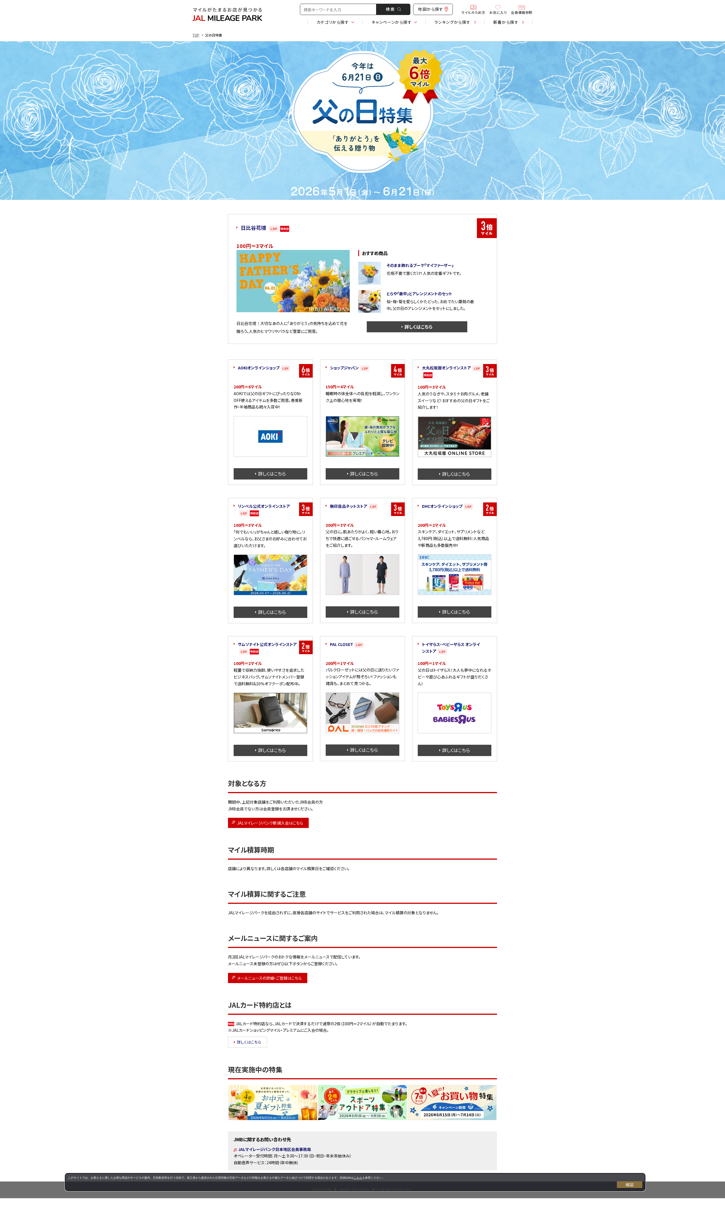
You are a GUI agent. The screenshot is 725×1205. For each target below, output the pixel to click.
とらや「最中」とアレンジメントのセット (419, 293)
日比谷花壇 (253, 227)
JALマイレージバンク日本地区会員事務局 (274, 1149)
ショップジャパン (344, 368)
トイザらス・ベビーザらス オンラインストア (451, 647)
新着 (506, 22)
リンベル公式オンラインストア (264, 506)
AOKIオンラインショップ (259, 368)
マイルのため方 (473, 12)
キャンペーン (392, 22)
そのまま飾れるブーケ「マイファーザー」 (420, 265)
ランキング (452, 22)
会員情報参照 (521, 12)
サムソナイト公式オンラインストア (267, 644)
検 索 (390, 9)
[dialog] (355, 1182)
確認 (630, 1184)
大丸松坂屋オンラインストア (446, 368)
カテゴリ (333, 22)
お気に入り (498, 12)
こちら (358, 1177)
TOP (196, 35)
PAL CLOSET (341, 644)
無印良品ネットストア (348, 506)
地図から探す (430, 9)
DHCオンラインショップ (442, 506)
